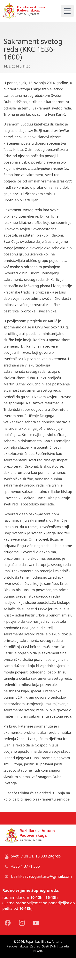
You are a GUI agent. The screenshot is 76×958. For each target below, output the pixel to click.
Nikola (38, 951)
